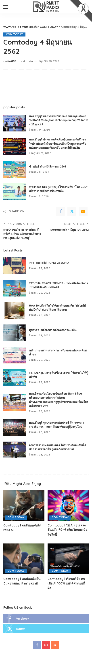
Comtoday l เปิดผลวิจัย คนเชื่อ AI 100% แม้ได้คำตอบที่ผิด (66, 583)
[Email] (83, 211)
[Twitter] (71, 211)
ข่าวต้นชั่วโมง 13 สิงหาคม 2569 (47, 166)
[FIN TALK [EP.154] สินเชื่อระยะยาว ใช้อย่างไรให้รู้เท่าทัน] (14, 377)
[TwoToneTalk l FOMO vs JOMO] (14, 265)
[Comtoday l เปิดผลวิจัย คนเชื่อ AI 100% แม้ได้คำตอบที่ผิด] (68, 558)
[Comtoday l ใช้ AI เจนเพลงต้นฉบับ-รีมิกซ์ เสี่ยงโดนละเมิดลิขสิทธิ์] (68, 505)
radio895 (9, 61)
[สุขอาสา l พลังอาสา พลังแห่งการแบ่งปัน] (14, 332)
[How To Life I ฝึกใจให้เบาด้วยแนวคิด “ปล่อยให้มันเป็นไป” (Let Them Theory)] (14, 310)
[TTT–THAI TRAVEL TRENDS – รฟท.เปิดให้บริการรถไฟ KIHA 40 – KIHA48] (14, 288)
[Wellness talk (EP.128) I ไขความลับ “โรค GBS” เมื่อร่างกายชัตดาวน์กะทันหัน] (14, 191)
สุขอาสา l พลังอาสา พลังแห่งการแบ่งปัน (52, 330)
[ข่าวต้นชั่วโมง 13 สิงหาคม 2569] (14, 169)
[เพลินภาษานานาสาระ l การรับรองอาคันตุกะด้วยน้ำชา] (14, 355)
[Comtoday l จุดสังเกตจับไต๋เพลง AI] (23, 505)
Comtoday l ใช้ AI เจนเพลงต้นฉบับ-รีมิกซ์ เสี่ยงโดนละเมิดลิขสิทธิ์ (68, 529)
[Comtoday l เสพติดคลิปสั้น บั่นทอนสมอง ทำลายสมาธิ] (23, 558)
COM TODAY (14, 34)
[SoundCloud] (55, 645)
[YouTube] (46, 645)
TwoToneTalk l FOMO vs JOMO (49, 262)
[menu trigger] (7, 6)
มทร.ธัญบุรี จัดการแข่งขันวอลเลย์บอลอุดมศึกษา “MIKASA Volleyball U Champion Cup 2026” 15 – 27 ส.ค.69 (58, 120)
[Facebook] (60, 211)
